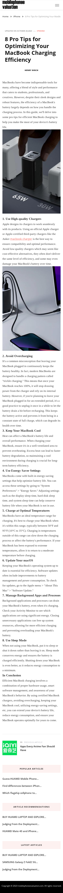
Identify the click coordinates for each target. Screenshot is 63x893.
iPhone (41, 31)
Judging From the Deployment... (20, 824)
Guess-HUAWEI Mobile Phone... (20, 778)
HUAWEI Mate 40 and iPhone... (20, 831)
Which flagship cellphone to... (19, 793)
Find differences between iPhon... (22, 785)
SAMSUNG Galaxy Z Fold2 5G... (20, 862)
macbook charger (21, 239)
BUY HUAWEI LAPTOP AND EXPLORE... (24, 817)
